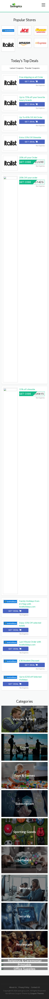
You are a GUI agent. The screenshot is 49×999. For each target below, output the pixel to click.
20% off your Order (28, 157)
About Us (13, 987)
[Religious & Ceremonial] (2, 960)
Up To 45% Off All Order (30, 117)
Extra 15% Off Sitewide (30, 137)
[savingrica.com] (16, 5)
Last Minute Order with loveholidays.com (30, 643)
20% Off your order (28, 177)
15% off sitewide (27, 389)
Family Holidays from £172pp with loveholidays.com (29, 604)
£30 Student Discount (29, 660)
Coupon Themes (37, 993)
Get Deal (30, 81)
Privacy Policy (24, 987)
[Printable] (2, 964)
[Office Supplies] (2, 968)
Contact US (35, 987)
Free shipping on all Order (31, 77)
